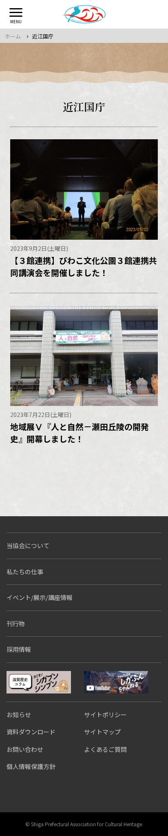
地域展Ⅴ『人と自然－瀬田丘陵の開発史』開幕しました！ (79, 433)
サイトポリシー (105, 714)
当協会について (28, 545)
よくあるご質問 (105, 749)
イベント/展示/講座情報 (40, 597)
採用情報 (19, 649)
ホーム (13, 36)
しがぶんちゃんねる (116, 682)
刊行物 (16, 623)
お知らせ (19, 714)
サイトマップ (102, 731)
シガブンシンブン (39, 682)
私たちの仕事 (25, 571)
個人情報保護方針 (31, 766)
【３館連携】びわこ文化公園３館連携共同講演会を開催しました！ (83, 266)
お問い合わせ (25, 749)
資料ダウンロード (31, 731)
